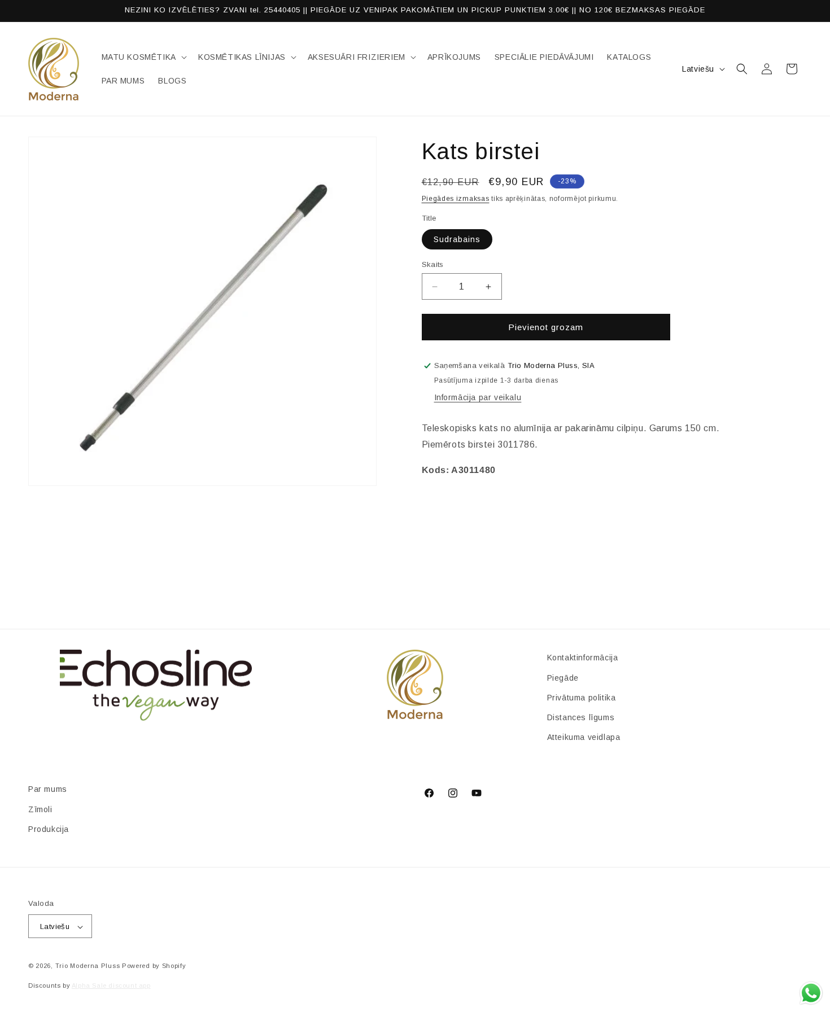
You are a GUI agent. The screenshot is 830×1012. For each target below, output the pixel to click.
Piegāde (563, 677)
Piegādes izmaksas (456, 199)
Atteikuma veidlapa (584, 737)
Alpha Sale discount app (111, 985)
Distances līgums (581, 716)
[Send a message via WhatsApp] (811, 993)
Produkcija (48, 828)
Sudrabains (457, 239)
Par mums (47, 789)
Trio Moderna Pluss (87, 966)
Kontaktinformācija (582, 657)
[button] (143, 57)
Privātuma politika (581, 697)
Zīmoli (40, 808)
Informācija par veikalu (478, 397)
